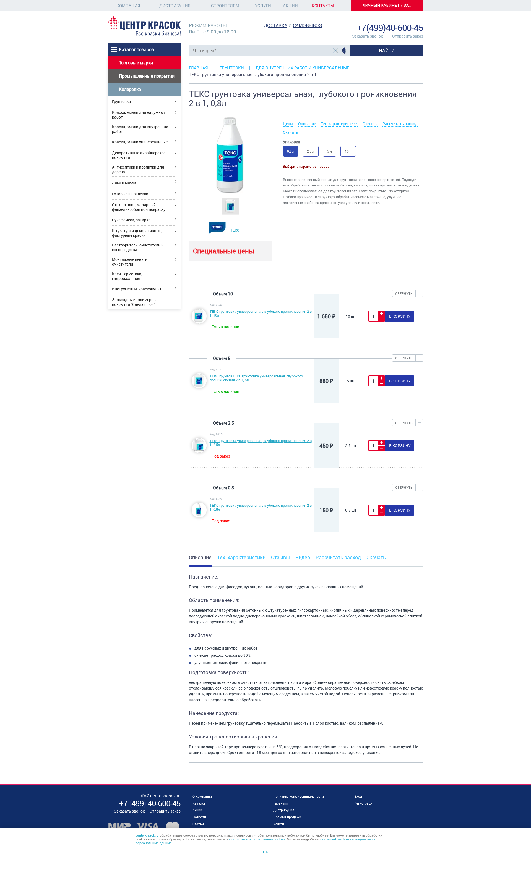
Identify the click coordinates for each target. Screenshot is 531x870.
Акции (290, 5)
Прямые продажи (287, 817)
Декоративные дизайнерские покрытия (138, 155)
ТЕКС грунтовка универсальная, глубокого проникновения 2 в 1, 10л (261, 313)
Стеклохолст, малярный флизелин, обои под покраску (138, 207)
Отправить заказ (407, 36)
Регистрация (364, 803)
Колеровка (130, 89)
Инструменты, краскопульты (138, 288)
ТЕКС (234, 230)
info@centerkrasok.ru (404, 19)
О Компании (202, 796)
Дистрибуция (175, 5)
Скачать (290, 132)
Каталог (198, 803)
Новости (199, 817)
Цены (288, 123)
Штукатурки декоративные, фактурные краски (137, 233)
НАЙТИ (387, 50)
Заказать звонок (367, 36)
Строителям (225, 5)
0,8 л (290, 151)
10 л (348, 151)
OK (265, 852)
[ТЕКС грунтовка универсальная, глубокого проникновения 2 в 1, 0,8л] (199, 516)
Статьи (198, 824)
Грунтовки (121, 101)
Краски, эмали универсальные (140, 141)
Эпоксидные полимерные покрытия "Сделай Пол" (135, 302)
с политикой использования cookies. (257, 839)
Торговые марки (136, 62)
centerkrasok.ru (147, 835)
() (150, 803)
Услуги (263, 5)
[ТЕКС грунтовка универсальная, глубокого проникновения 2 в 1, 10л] (199, 322)
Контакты (323, 5)
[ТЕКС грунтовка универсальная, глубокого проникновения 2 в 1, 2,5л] (199, 451)
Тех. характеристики (339, 123)
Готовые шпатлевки (130, 193)
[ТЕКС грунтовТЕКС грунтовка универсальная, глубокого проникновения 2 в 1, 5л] (199, 386)
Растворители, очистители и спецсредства (137, 247)
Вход (358, 796)
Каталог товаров (136, 49)
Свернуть (404, 293)
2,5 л (310, 151)
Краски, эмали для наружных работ (139, 115)
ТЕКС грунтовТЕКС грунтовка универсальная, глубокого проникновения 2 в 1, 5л (256, 378)
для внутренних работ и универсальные (302, 67)
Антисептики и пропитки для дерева (138, 169)
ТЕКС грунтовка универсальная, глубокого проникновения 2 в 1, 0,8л (261, 507)
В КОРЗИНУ (400, 316)
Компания (128, 5)
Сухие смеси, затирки (131, 219)
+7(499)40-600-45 (390, 27)
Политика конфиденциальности (298, 796)
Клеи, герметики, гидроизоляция (127, 276)
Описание (307, 123)
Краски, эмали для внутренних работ (140, 129)
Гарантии (280, 803)
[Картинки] (230, 205)
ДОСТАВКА (275, 25)
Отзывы (370, 123)
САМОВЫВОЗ (307, 25)
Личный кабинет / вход (389, 5)
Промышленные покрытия (147, 76)
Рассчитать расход (400, 123)
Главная (198, 67)
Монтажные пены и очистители (129, 262)
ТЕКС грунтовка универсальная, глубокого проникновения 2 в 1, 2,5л (261, 442)
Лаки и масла (124, 182)
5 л (329, 151)
